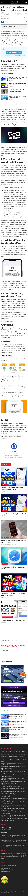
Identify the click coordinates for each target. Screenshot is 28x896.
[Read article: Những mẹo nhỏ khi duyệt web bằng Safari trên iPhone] (4, 97)
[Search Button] (26, 2)
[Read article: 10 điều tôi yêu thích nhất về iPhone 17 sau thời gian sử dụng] (4, 91)
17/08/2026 (12, 80)
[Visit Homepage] (13, 2)
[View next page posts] (15, 104)
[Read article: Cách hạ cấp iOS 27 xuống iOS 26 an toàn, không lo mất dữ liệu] (14, 582)
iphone (10, 436)
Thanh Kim (8, 22)
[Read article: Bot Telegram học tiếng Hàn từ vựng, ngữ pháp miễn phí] (5, 723)
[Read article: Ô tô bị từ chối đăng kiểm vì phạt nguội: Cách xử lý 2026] (5, 729)
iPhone (20, 33)
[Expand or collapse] (25, 26)
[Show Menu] (2, 2)
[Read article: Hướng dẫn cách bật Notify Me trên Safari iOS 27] (4, 85)
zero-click (4, 438)
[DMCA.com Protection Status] (4, 879)
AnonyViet (12, 731)
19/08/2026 (18, 731)
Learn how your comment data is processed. (13, 646)
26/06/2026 (12, 99)
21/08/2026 (18, 718)
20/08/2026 (18, 724)
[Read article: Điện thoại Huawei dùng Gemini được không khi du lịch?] (5, 736)
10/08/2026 (12, 86)
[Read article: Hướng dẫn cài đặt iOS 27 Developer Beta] (14, 609)
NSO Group (19, 436)
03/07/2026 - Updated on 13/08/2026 (16, 93)
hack (6, 436)
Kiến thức (4, 484)
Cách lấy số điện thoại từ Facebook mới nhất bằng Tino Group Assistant (14, 756)
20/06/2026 (4, 597)
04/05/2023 (15, 22)
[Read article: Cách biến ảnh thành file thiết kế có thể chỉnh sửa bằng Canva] (5, 716)
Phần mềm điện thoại (7, 537)
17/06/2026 (4, 622)
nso (14, 436)
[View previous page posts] (13, 104)
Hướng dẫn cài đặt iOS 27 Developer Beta (13, 620)
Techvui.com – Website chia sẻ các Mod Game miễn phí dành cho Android (14, 771)
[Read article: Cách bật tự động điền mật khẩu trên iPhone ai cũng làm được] (4, 79)
